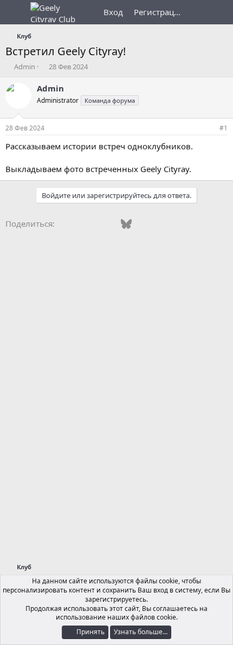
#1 (223, 128)
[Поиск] (220, 12)
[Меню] (15, 12)
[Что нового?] (198, 12)
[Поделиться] (209, 128)
